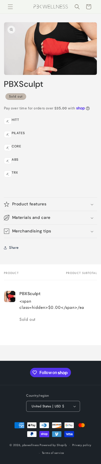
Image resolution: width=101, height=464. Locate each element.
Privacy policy (81, 445)
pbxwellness (30, 445)
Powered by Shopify (53, 445)
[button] (10, 6)
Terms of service (53, 453)
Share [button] (14, 247)
